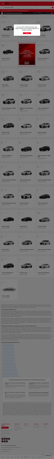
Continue (27, 33)
